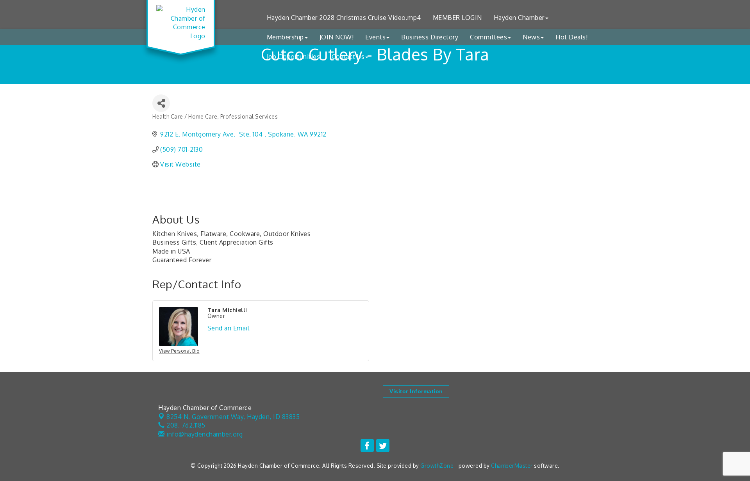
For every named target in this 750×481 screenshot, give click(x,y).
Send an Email (228, 328)
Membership (285, 37)
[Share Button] (161, 103)
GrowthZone (437, 465)
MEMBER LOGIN (457, 17)
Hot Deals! (571, 37)
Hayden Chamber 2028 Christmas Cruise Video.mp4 (344, 17)
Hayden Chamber (519, 17)
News (531, 37)
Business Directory (429, 37)
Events (375, 37)
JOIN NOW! (337, 37)
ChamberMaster (512, 465)
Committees (488, 37)
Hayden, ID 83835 (233, 417)
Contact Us (348, 56)
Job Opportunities (293, 56)
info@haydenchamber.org (204, 434)
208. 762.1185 (185, 425)
